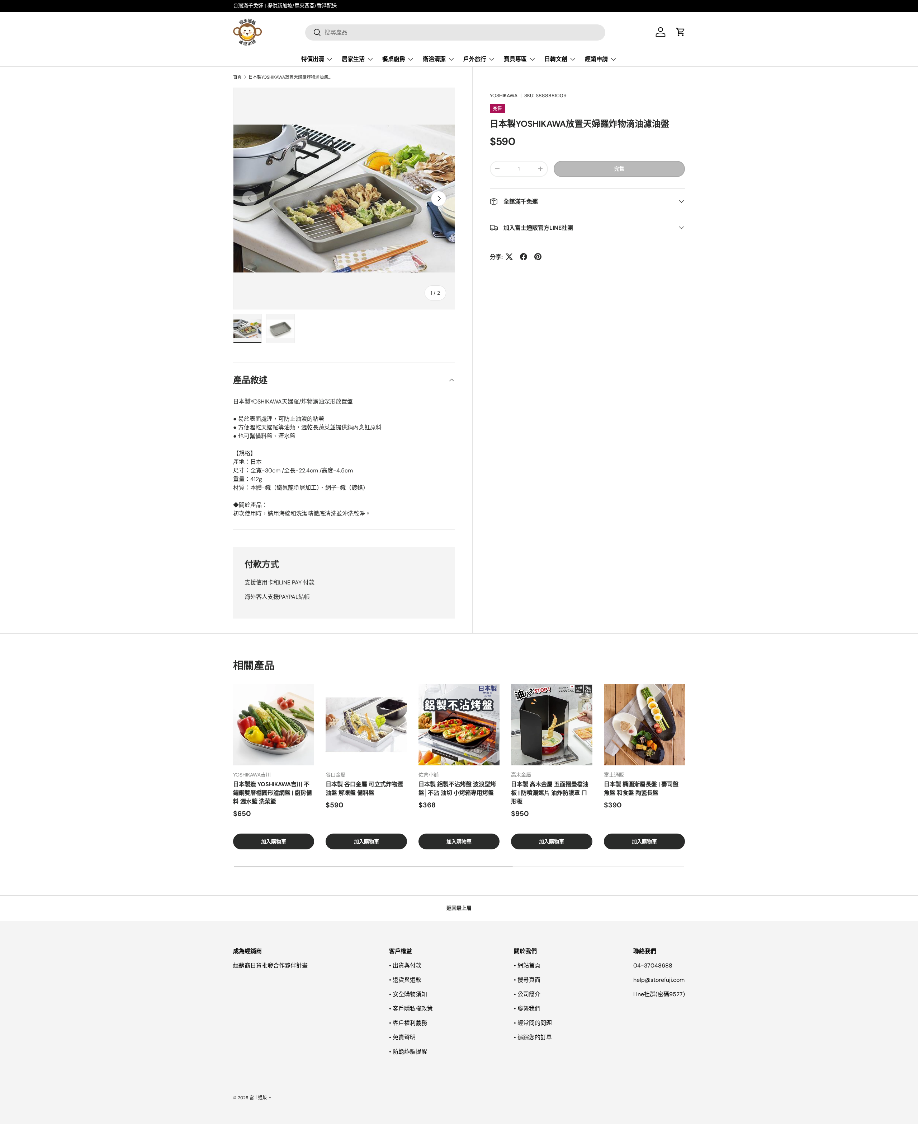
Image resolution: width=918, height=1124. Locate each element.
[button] (680, 32)
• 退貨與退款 (405, 980)
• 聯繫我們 (527, 1008)
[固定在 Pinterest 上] (538, 256)
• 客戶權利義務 (408, 1023)
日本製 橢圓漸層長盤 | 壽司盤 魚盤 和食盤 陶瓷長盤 (641, 788)
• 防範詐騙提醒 (408, 1051)
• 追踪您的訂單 (533, 1037)
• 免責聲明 (402, 1037)
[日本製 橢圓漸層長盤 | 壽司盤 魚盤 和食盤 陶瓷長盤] (644, 724)
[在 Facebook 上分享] (523, 256)
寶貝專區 (515, 59)
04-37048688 (652, 965)
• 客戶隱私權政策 (411, 1008)
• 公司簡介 (527, 994)
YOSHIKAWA (503, 95)
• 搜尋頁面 (527, 980)
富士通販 (258, 1098)
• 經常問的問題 (533, 1023)
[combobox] (455, 32)
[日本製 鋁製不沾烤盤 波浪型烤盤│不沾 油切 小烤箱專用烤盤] (459, 724)
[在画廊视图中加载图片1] (247, 328)
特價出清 (312, 59)
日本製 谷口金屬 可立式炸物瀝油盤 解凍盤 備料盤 (364, 788)
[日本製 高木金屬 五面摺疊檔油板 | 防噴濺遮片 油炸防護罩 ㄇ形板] (551, 724)
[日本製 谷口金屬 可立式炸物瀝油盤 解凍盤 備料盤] (366, 724)
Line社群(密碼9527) (659, 994)
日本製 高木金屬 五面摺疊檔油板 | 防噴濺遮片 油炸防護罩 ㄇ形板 (549, 792)
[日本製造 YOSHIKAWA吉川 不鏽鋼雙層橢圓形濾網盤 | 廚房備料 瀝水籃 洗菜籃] (273, 724)
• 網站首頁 (527, 965)
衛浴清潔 (434, 59)
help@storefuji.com (659, 980)
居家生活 (353, 59)
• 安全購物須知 (408, 994)
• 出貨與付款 (405, 965)
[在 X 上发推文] (509, 256)
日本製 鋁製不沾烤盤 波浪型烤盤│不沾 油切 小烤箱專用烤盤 (457, 788)
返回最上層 (459, 908)
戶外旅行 (474, 59)
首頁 (237, 77)
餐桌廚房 (393, 59)
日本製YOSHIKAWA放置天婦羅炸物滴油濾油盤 (292, 77)
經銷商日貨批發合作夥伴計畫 (270, 965)
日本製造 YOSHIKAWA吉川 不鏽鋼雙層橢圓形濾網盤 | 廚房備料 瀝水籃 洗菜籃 (272, 792)
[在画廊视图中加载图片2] (280, 328)
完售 (619, 168)
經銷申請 (596, 59)
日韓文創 (555, 59)
